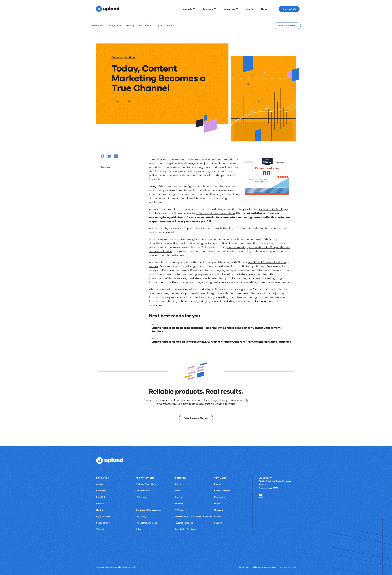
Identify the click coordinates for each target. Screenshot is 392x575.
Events (217, 484)
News (217, 503)
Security (179, 503)
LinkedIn (260, 496)
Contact (218, 516)
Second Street (103, 522)
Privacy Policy (243, 567)
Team (178, 490)
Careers (179, 497)
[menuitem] (188, 9)
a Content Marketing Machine (215, 213)
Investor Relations (184, 522)
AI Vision (179, 510)
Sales (138, 529)
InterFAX (100, 497)
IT (136, 503)
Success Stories (222, 490)
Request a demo (287, 25)
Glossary (218, 510)
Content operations (123, 57)
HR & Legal (141, 497)
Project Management (146, 522)
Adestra (100, 484)
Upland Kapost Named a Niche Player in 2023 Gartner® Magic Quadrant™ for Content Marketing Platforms (221, 342)
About (178, 484)
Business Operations (146, 484)
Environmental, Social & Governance (193, 516)
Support (218, 522)
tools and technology (273, 209)
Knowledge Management (148, 510)
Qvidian (100, 510)
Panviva (100, 503)
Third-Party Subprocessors (264, 567)
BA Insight (101, 490)
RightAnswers (103, 516)
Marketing (141, 516)
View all (100, 529)
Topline (105, 167)
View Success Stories (196, 418)
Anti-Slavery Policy (288, 567)
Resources (144, 25)
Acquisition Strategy (185, 529)
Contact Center (143, 490)
